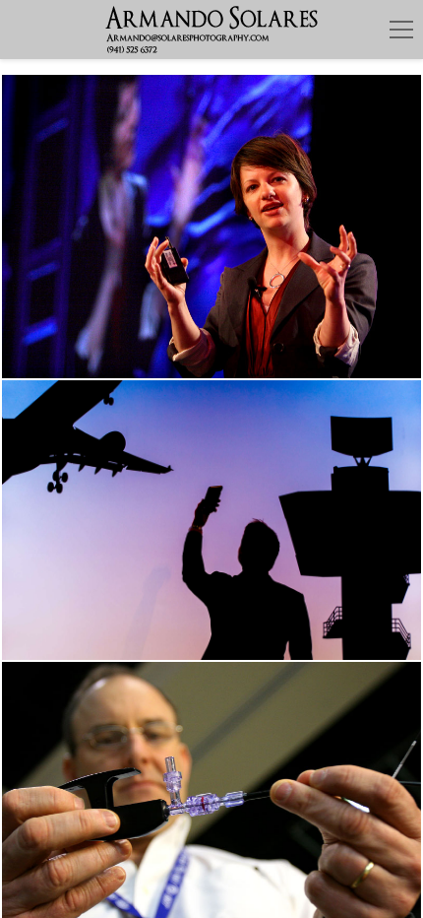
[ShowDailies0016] (211, 226)
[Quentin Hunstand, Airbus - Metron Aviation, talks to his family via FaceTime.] (211, 520)
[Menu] (401, 29)
